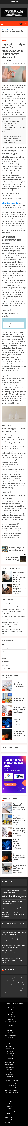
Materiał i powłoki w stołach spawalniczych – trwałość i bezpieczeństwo (10, 624)
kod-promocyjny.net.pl (10, 1035)
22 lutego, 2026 (17, 848)
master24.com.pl (10, 1044)
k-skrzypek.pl (9, 1074)
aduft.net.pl (10, 1012)
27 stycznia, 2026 (18, 872)
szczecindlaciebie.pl (9, 1064)
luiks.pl (10, 1099)
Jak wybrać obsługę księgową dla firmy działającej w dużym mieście (19, 709)
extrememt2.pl (10, 1028)
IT (2, 655)
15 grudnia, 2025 (17, 593)
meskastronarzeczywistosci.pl (12, 1090)
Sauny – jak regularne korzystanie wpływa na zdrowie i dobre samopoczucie (19, 588)
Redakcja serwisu (6, 63)
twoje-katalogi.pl (10, 1067)
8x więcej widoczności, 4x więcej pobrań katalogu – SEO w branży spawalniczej (14, 897)
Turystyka (5, 665)
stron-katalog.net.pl (9, 1062)
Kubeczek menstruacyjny (10, 203)
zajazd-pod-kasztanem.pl (12, 1080)
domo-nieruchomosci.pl (10, 1021)
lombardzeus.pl (12, 1087)
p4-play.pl (10, 1108)
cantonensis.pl (8, 1117)
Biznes (3, 644)
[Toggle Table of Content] (23, 118)
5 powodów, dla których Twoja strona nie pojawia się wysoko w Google (19, 686)
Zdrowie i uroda (5, 40)
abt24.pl (10, 1101)
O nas (4, 1000)
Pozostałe (4, 658)
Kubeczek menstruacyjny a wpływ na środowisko (12, 137)
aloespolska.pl (10, 1113)
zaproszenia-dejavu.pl (10, 1111)
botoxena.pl (10, 1040)
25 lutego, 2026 (17, 835)
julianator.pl (10, 1030)
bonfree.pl (10, 1014)
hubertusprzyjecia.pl (10, 1072)
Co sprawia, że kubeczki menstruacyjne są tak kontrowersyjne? (11, 123)
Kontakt (22, 1000)
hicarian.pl (9, 1069)
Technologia (5, 662)
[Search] (25, 23)
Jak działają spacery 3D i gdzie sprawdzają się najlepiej (19, 867)
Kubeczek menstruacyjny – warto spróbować (12, 141)
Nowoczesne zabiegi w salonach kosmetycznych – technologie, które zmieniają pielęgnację (19, 576)
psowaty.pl (10, 1051)
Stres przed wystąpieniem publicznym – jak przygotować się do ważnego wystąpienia (13, 611)
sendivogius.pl (10, 1053)
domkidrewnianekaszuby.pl (12, 1095)
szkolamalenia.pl (12, 1085)
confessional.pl (10, 1032)
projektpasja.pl (10, 1048)
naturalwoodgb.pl (10, 1046)
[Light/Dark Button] (21, 24)
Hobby (4, 651)
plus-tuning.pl (8, 1122)
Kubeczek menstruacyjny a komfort (12, 133)
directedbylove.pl (10, 1016)
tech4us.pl (10, 1019)
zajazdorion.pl (10, 1104)
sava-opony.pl (8, 1119)
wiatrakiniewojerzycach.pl (11, 1092)
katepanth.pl (10, 1076)
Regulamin (16, 1000)
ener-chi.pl (10, 1025)
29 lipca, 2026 (17, 811)
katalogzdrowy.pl (10, 1037)
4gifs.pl (10, 1009)
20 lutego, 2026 (17, 860)
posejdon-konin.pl (11, 1083)
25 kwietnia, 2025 (15, 63)
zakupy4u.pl (10, 1106)
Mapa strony (10, 1000)
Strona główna (6, 30)
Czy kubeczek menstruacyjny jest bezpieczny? (14, 128)
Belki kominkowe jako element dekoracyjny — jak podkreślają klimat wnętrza (13, 631)
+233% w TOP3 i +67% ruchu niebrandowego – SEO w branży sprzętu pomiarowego (13, 914)
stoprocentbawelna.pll (10, 1056)
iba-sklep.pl (10, 1058)
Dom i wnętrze (6, 648)
